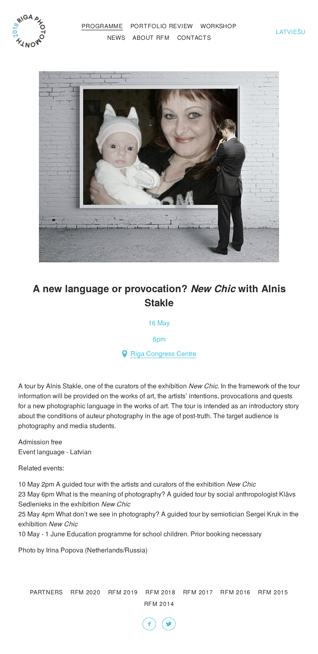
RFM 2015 (273, 592)
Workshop (218, 26)
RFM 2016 (235, 592)
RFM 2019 (123, 592)
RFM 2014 (159, 603)
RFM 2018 (160, 592)
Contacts (194, 37)
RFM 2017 (198, 592)
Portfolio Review (161, 26)
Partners (46, 592)
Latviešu (291, 31)
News (116, 37)
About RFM (150, 37)
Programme (102, 26)
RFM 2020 (85, 592)
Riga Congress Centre (163, 354)
